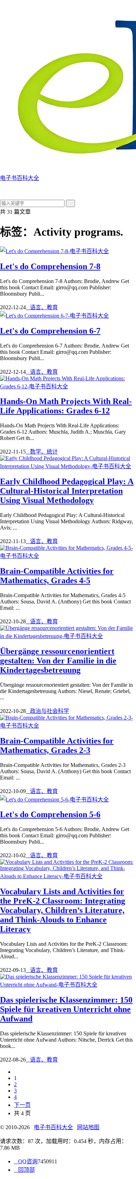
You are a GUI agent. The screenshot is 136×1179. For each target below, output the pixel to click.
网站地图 (88, 1127)
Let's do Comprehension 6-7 (50, 330)
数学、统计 (42, 452)
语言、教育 (42, 307)
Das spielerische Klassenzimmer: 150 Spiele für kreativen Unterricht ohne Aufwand (66, 1009)
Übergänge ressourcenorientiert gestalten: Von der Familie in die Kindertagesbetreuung (58, 661)
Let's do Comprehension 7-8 (50, 266)
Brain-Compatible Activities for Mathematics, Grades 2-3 (57, 745)
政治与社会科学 (47, 711)
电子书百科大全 (53, 1127)
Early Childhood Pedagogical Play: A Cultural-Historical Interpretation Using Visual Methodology (67, 491)
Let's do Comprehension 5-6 (50, 814)
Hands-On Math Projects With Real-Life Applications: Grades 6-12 (66, 406)
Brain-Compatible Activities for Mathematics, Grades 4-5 (57, 575)
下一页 (22, 1105)
